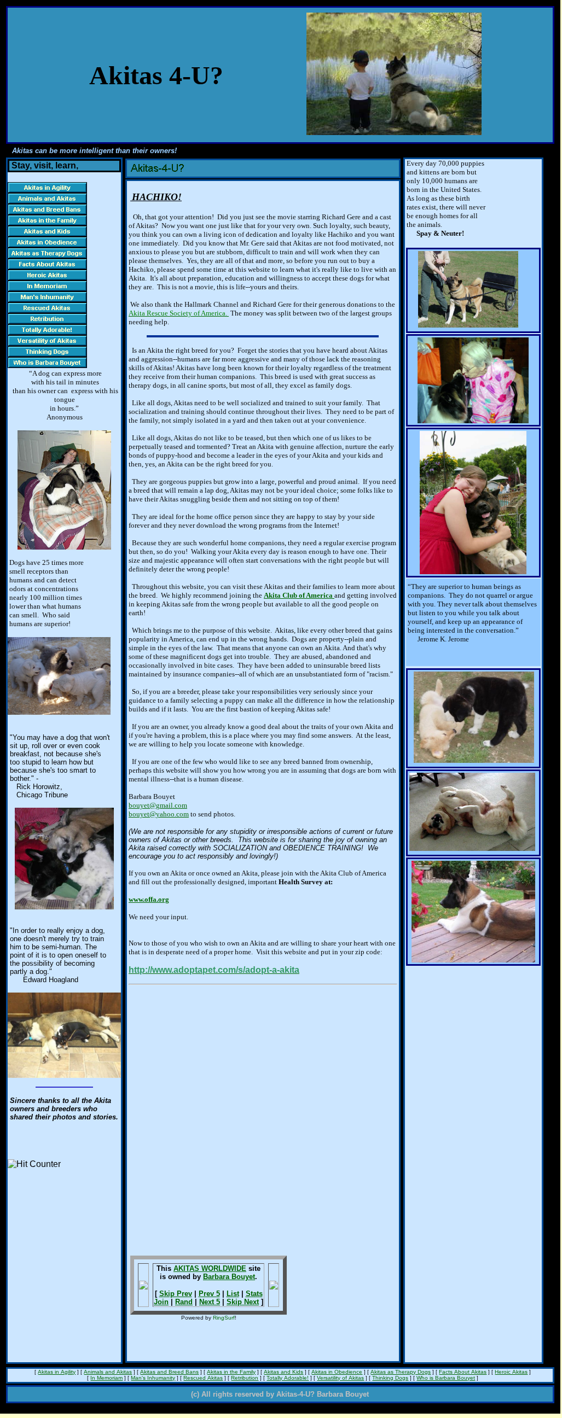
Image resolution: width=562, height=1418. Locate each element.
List (233, 1293)
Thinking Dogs (390, 1378)
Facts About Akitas (462, 1372)
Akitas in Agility (57, 1372)
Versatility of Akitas (340, 1378)
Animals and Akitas (108, 1372)
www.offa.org (149, 899)
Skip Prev (175, 1293)
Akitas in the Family (231, 1372)
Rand (184, 1302)
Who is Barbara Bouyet (445, 1378)
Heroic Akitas (511, 1372)
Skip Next (243, 1302)
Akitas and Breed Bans (169, 1372)
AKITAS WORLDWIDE (209, 1268)
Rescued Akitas (203, 1378)
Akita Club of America (299, 595)
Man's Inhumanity (153, 1378)
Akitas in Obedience (336, 1372)
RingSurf (224, 1318)
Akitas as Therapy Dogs (400, 1372)
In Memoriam (106, 1378)
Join (161, 1302)
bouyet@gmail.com (158, 805)
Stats (254, 1293)
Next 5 (209, 1302)
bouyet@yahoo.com (159, 814)
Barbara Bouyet (229, 1277)
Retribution (244, 1378)
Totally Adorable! (287, 1378)
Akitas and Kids (283, 1372)
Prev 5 (209, 1293)
